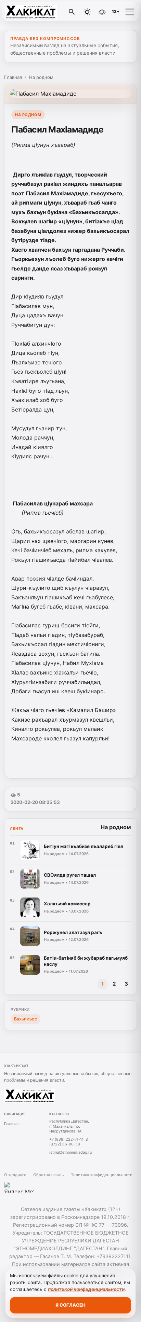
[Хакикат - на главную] (33, 12)
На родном (41, 77)
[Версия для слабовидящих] (102, 12)
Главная (13, 77)
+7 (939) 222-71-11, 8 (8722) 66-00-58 (68, 1142)
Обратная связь (48, 1174)
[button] (129, 11)
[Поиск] (71, 11)
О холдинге (15, 1174)
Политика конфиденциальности (101, 1174)
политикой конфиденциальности (86, 1289)
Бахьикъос (25, 1018)
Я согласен (70, 1305)
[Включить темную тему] (87, 11)
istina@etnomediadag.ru (70, 1152)
